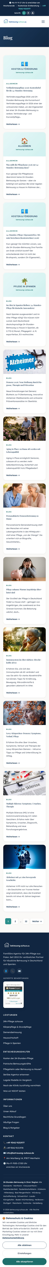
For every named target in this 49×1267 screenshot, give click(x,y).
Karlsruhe (27, 1203)
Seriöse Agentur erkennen (16, 1074)
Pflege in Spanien (12, 1043)
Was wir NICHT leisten (14, 1091)
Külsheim (42, 1189)
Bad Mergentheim (22, 1192)
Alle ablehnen (24, 1245)
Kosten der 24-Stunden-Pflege (18, 1058)
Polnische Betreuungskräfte (17, 1063)
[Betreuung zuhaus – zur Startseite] (15, 21)
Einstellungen (24, 1253)
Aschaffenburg (9, 1196)
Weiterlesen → (13, 124)
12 (26, 921)
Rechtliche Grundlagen (14, 1117)
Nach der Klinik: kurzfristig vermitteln (22, 1085)
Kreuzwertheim (30, 1186)
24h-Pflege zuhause (13, 1021)
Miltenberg (8, 1192)
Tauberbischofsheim (27, 1189)
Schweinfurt (22, 1196)
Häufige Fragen (11, 1122)
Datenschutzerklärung (13, 1238)
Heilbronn (39, 1200)
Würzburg (36, 1192)
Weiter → (37, 921)
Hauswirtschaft (10, 1037)
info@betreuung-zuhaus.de (20, 1153)
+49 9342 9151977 (15, 1142)
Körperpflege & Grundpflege (17, 1027)
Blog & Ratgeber (11, 1127)
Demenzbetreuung (12, 1032)
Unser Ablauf (9, 1111)
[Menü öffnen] (43, 22)
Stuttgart (7, 1203)
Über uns (7, 1106)
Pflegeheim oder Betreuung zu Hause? (22, 1069)
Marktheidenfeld (10, 1189)
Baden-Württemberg (24, 1200)
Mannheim (17, 1203)
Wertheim (17, 1186)
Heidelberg (37, 1203)
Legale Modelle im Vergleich (17, 1080)
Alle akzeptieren (24, 1261)
